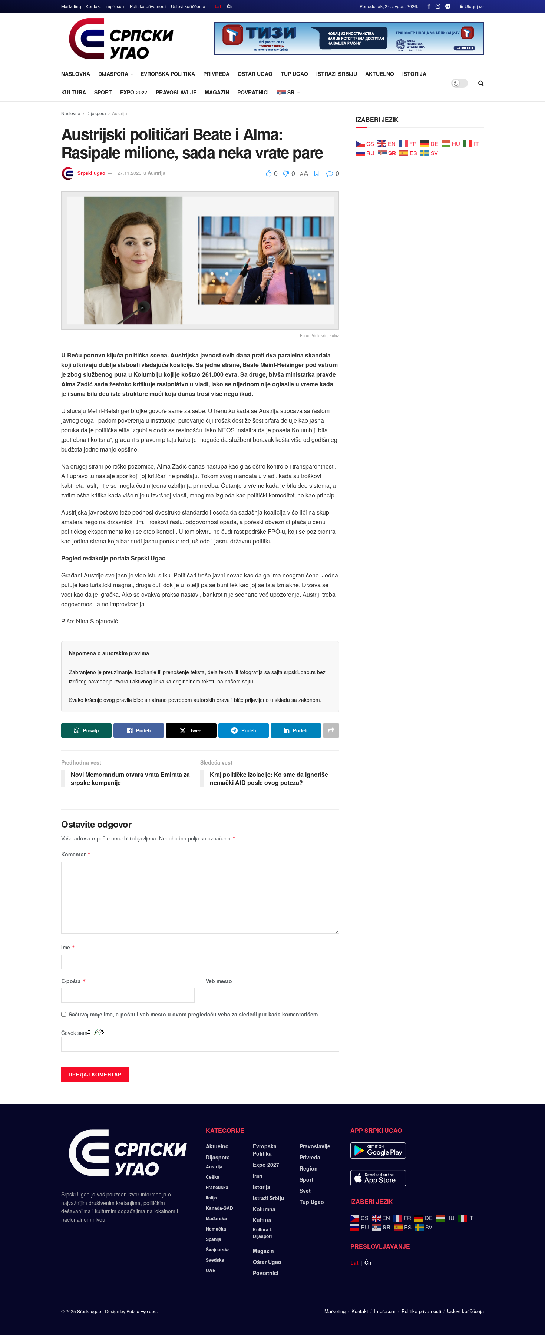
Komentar (76, 854)
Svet (305, 1190)
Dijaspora (113, 73)
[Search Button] (481, 83)
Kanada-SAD (219, 1208)
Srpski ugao (91, 172)
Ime (68, 947)
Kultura (73, 92)
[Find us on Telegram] (447, 6)
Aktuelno (379, 73)
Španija (213, 1239)
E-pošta (73, 981)
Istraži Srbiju (336, 73)
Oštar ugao (255, 73)
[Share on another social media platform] (331, 730)
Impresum (115, 6)
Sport (103, 92)
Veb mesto (219, 981)
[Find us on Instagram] (438, 6)
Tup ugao (294, 73)
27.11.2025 (129, 172)
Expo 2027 (134, 92)
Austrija (119, 113)
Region (309, 1168)
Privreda (216, 73)
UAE (210, 1270)
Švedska (215, 1259)
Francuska (217, 1187)
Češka (212, 1176)
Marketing (71, 6)
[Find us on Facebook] (428, 6)
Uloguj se (473, 6)
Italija (211, 1197)
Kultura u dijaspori (263, 1232)
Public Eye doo (141, 1311)
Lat (218, 6)
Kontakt (93, 6)
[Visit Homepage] (121, 38)
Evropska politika (168, 73)
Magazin (217, 92)
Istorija (414, 73)
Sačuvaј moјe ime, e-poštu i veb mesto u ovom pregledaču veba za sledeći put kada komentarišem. (194, 1014)
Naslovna (75, 73)
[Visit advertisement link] (349, 38)
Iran (257, 1175)
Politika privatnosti (148, 6)
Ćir (230, 6)
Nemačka (216, 1228)
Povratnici (253, 92)
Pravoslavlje (176, 92)
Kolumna (264, 1209)
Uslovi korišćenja (188, 6)
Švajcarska (218, 1249)
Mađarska (216, 1218)
